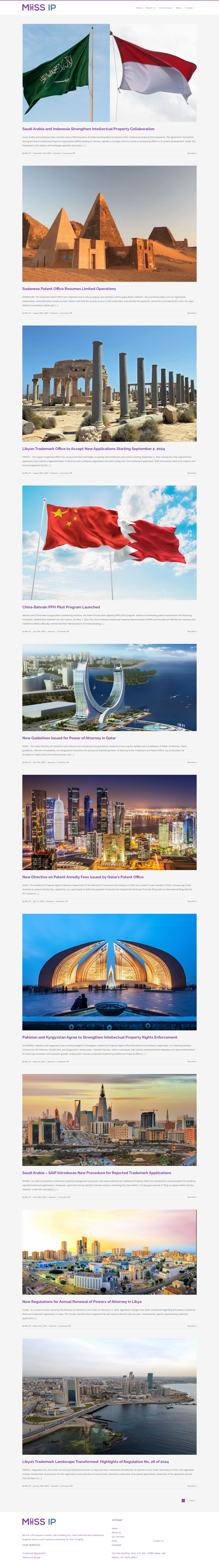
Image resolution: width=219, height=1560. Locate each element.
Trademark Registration (34, 1553)
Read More (192, 153)
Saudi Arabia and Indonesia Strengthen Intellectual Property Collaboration (88, 129)
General (57, 153)
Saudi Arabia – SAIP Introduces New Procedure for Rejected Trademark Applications (96, 1173)
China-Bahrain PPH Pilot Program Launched (61, 607)
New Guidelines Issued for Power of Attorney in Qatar (69, 738)
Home (115, 1528)
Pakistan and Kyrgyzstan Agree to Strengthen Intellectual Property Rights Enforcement (99, 1037)
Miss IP (28, 153)
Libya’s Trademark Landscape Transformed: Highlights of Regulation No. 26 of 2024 (95, 1461)
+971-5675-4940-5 (129, 1557)
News (114, 1540)
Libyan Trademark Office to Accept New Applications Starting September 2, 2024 (93, 448)
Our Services (118, 1536)
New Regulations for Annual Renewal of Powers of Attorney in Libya (82, 1301)
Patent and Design (31, 1557)
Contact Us (158, 1540)
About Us (116, 1532)
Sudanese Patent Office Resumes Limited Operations (69, 288)
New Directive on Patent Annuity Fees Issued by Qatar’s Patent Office (83, 877)
